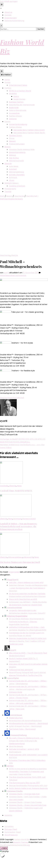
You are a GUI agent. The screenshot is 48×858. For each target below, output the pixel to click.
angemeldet (14, 572)
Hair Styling (14, 158)
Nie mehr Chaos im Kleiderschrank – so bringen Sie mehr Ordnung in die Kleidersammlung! (26, 741)
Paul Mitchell (18, 397)
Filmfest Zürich (15, 135)
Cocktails (4, 485)
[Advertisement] (24, 229)
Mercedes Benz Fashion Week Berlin (29, 132)
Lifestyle (8, 163)
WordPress (5, 845)
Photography (10, 188)
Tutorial (7, 191)
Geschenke (5, 255)
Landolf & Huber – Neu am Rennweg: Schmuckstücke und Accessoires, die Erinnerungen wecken (18, 526)
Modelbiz (13, 93)
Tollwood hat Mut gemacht (21, 669)
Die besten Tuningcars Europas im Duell (20, 562)
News (19, 485)
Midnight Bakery (11, 183)
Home (7, 79)
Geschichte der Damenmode (22, 105)
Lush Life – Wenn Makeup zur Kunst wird (26, 582)
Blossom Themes (20, 842)
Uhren (11, 180)
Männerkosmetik (16, 160)
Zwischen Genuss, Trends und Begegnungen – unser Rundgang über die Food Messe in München (28, 588)
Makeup (12, 155)
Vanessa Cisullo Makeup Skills (21, 149)
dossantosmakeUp (17, 152)
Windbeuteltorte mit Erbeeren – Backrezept (28, 723)
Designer (13, 118)
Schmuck (13, 177)
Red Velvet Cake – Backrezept (22, 729)
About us (8, 12)
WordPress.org (10, 835)
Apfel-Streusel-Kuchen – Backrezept (25, 726)
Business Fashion (16, 102)
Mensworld (28, 557)
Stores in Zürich (29, 518)
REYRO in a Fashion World (20, 91)
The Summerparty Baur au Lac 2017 (24, 782)
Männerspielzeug (16, 172)
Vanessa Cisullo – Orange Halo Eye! (24, 794)
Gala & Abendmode (17, 110)
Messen (12, 141)
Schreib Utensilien (17, 174)
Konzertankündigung (18, 124)
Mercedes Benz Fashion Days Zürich (29, 130)
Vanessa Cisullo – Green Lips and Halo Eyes (27, 805)
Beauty (7, 146)
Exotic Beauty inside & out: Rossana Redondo (28, 788)
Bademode (14, 107)
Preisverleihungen (17, 144)
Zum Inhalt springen (8, 1)
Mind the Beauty (16, 746)
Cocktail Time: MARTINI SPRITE (16, 490)
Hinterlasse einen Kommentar (13, 275)
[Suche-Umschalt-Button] (1, 25)
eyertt (6, 272)
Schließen (6, 74)
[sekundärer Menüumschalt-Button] (1, 4)
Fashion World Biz (21, 839)
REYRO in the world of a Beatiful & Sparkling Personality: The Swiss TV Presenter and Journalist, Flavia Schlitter (28, 771)
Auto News (13, 166)
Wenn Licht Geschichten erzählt (23, 599)
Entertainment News (18, 85)
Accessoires (14, 113)
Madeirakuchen (16, 718)
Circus (11, 138)
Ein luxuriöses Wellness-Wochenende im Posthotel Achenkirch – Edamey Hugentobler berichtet (26, 622)
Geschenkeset (6, 397)
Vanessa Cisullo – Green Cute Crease (25, 802)
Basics (16, 96)
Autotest (13, 169)
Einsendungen (10, 18)
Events (7, 121)
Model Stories (19, 99)
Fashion (7, 88)
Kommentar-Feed (12, 832)
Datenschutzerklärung (14, 20)
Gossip (7, 82)
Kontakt (7, 15)
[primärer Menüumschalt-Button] (1, 71)
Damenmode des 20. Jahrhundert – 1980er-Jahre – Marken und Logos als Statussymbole (28, 689)
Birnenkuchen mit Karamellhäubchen (25, 720)
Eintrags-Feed (10, 829)
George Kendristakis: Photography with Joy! (28, 785)
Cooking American (17, 186)
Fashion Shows (15, 116)
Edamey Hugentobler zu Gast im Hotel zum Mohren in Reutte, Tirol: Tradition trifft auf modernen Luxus (27, 641)
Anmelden (9, 826)
